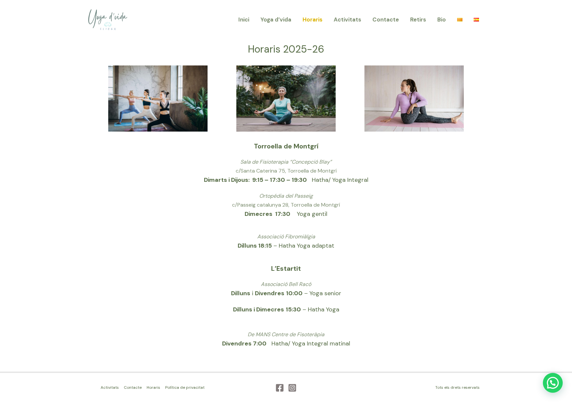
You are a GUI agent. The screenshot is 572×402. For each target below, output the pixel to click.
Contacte (385, 19)
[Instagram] (292, 387)
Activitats (347, 19)
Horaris (312, 19)
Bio (441, 19)
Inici (243, 19)
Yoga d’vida (276, 19)
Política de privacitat (185, 387)
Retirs (418, 19)
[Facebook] (279, 387)
